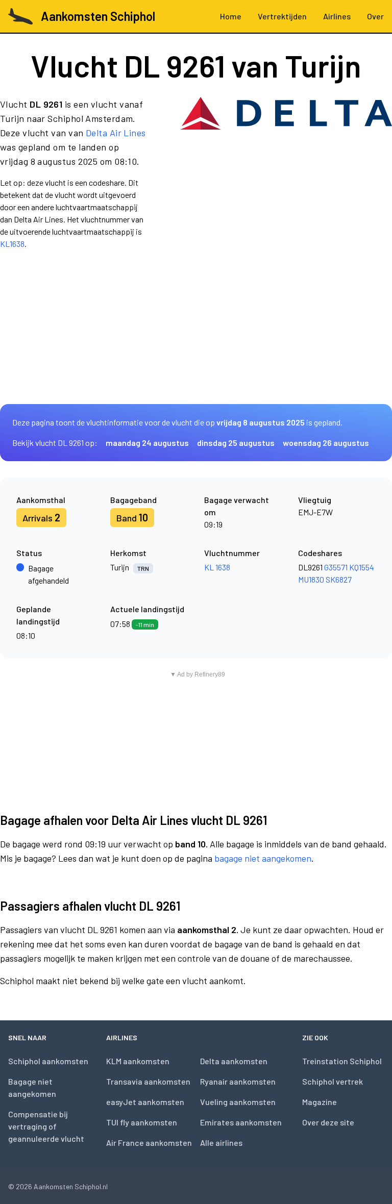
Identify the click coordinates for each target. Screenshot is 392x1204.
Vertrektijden (282, 16)
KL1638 (12, 243)
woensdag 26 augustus (326, 442)
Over (375, 16)
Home (230, 16)
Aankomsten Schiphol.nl (71, 1186)
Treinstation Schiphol (342, 1061)
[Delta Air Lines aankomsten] (286, 173)
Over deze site (328, 1122)
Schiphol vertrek (332, 1081)
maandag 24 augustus (147, 442)
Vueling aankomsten (238, 1102)
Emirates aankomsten (241, 1122)
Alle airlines (221, 1142)
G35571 (336, 567)
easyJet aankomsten (145, 1102)
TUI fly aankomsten (141, 1122)
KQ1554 (361, 567)
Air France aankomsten (149, 1142)
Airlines (337, 16)
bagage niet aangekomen (262, 858)
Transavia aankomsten (148, 1081)
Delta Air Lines (116, 132)
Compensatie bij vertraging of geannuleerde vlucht (46, 1126)
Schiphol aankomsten (48, 1061)
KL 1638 (217, 567)
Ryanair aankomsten (238, 1081)
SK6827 (339, 579)
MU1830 (311, 579)
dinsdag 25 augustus (236, 442)
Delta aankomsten (233, 1061)
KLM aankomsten (137, 1061)
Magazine (319, 1102)
